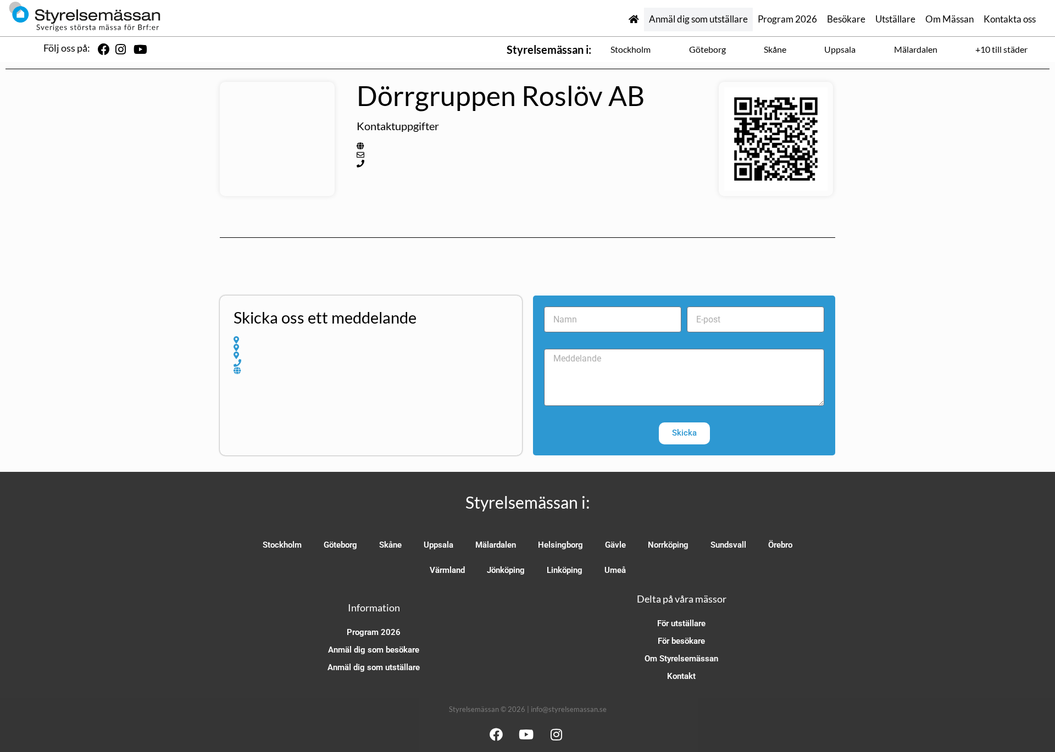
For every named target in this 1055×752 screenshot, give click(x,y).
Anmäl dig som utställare (698, 19)
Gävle (615, 545)
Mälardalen (915, 49)
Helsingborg (560, 545)
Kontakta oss (1010, 19)
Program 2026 (787, 19)
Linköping (564, 570)
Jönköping (506, 570)
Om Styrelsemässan (681, 659)
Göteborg (707, 49)
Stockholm (630, 49)
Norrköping (668, 545)
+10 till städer (1001, 49)
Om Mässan (949, 19)
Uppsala (840, 49)
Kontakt (681, 676)
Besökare (846, 19)
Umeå (615, 570)
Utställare (895, 19)
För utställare (681, 623)
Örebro (780, 545)
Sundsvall (728, 545)
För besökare (681, 641)
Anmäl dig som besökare (373, 650)
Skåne (775, 49)
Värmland (447, 570)
